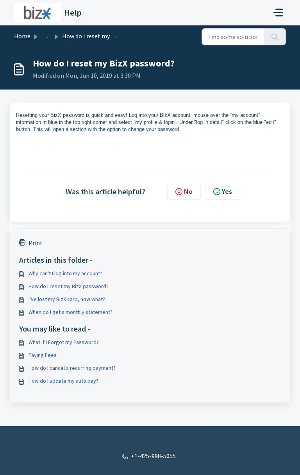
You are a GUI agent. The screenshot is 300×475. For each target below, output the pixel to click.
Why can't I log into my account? (65, 273)
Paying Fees (43, 354)
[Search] (275, 36)
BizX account (175, 115)
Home (22, 36)
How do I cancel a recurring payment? (72, 367)
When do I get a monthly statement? (70, 311)
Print (36, 243)
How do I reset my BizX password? (69, 286)
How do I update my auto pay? (63, 380)
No (188, 191)
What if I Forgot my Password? (64, 342)
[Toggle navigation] (278, 12)
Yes (227, 191)
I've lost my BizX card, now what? (67, 299)
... (46, 36)
